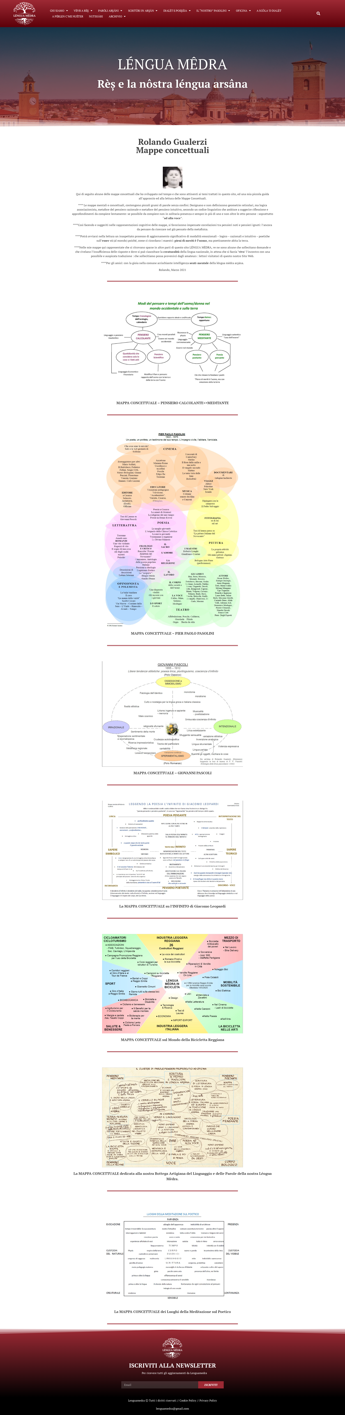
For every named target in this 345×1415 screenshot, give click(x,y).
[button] (318, 13)
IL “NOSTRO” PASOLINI (211, 11)
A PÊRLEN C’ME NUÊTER (67, 16)
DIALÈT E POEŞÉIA (175, 11)
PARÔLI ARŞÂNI (108, 11)
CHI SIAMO (57, 11)
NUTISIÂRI (96, 16)
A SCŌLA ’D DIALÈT (269, 11)
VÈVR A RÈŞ (81, 11)
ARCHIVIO (115, 16)
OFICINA (241, 11)
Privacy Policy (208, 1400)
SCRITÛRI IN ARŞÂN (141, 11)
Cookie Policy (188, 1400)
